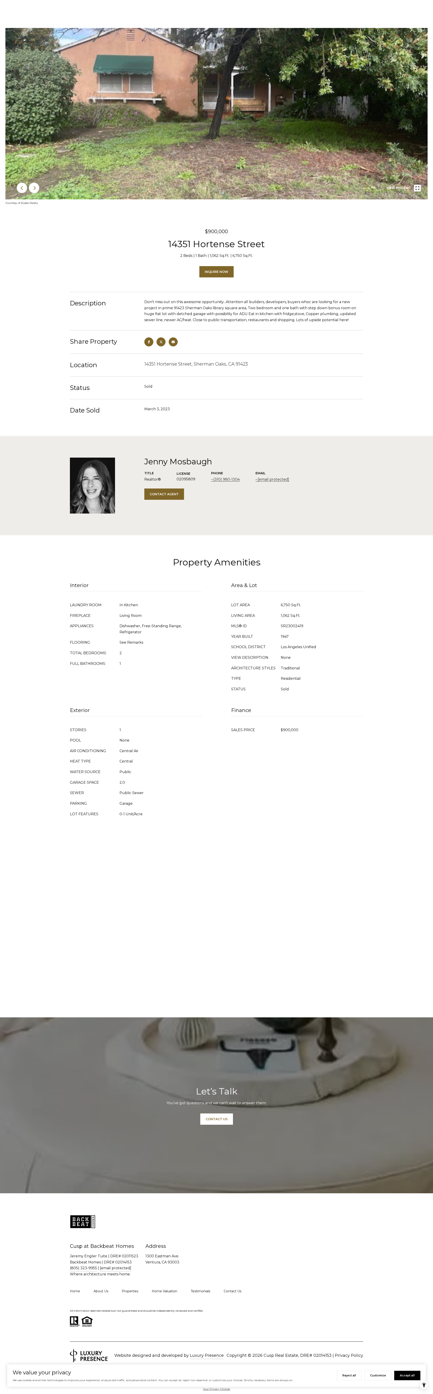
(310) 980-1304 (226, 479)
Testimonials (200, 1291)
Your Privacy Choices (216, 1389)
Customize (378, 1375)
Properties (130, 1291)
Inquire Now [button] (216, 272)
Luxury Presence (207, 1355)
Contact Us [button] (217, 1119)
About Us (101, 1291)
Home (75, 1291)
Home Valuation (164, 1291)
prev (22, 188)
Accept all (407, 1375)
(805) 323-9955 (83, 1268)
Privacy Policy (349, 1355)
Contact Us (232, 1291)
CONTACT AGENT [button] (164, 494)
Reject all (349, 1375)
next (34, 188)
